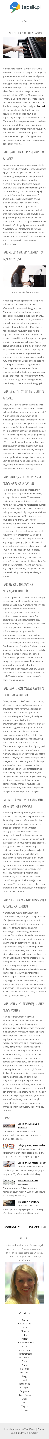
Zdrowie (24, 1410)
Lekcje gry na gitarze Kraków (32, 1145)
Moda (24, 1346)
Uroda (24, 1398)
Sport (24, 1380)
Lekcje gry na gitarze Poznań (32, 1162)
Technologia (24, 1383)
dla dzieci (40, 106)
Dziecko (24, 1327)
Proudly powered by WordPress (20, 1429)
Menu (24, 21)
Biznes (24, 1320)
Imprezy (24, 1338)
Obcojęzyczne (24, 1357)
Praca (24, 1361)
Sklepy (24, 1376)
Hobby (24, 1335)
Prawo (24, 1365)
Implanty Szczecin (37, 1226)
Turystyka (24, 1391)
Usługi (24, 1402)
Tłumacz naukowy (11, 1226)
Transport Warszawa (28, 1201)
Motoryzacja (24, 1350)
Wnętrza (24, 1406)
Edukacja (24, 1331)
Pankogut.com (31, 1432)
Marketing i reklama (25, 1342)
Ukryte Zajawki (24, 1395)
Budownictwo (24, 1323)
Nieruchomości (25, 1353)
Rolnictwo (24, 1372)
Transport (24, 1387)
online (40, 375)
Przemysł (24, 1368)
